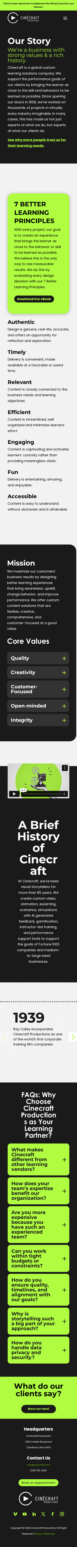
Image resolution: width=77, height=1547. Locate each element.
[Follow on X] (43, 1514)
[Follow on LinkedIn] (34, 1514)
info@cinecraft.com (38, 1464)
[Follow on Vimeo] (15, 1514)
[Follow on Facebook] (52, 1514)
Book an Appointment (38, 1482)
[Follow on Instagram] (62, 1514)
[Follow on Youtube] (24, 1514)
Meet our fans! (38, 1409)
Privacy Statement (44, 1533)
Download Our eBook (34, 299)
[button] (73, 1036)
